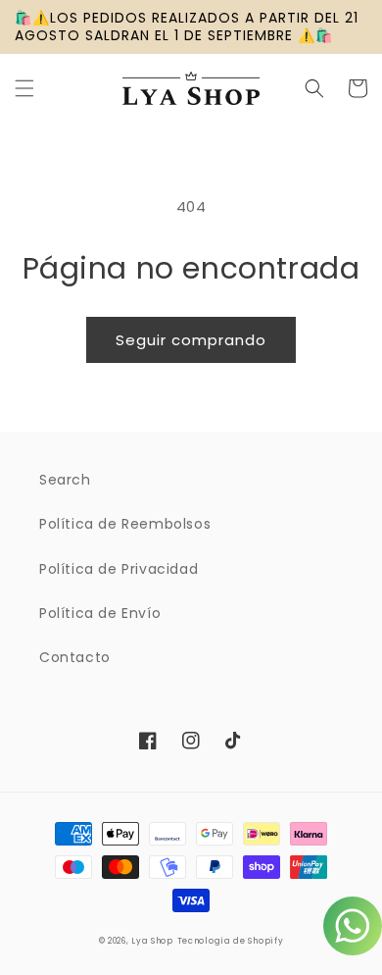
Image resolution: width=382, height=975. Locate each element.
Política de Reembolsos (125, 524)
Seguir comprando (191, 340)
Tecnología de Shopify (230, 941)
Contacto (75, 657)
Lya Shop (152, 941)
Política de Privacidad (118, 569)
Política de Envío (100, 613)
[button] (24, 88)
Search (65, 479)
